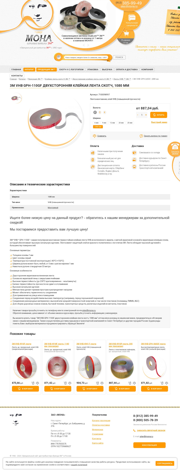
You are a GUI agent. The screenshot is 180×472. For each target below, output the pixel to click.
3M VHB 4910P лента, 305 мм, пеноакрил (120, 345)
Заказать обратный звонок (151, 430)
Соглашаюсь (164, 463)
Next (88, 45)
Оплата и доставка (127, 69)
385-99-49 (129, 3)
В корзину (27, 389)
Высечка (107, 69)
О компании (97, 434)
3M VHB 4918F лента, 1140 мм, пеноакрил (56, 345)
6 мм (96, 123)
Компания (147, 69)
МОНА (38, 13)
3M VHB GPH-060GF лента (153, 344)
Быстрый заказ (159, 122)
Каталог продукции (101, 420)
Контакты (17, 76)
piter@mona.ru (129, 6)
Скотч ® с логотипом (71, 69)
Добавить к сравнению (37, 383)
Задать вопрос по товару (155, 136)
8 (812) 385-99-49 (145, 416)
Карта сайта (97, 443)
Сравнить (101, 136)
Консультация (149, 445)
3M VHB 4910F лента (21, 344)
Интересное (97, 429)
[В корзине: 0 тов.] (126, 34)
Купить (160, 115)
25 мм (129, 123)
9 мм (104, 123)
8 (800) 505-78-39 (145, 420)
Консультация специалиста (132, 18)
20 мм (121, 123)
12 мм (112, 123)
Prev (83, 45)
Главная (16, 69)
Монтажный (53, 208)
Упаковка (92, 69)
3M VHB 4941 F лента (86, 344)
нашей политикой (79, 465)
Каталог (29, 69)
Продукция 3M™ (46, 69)
